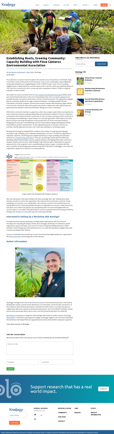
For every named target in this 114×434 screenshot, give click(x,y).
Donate (103, 389)
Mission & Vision (64, 408)
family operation (60, 97)
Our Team (62, 417)
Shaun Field (29, 72)
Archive (77, 412)
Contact (61, 421)
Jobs (76, 408)
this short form (16, 236)
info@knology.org (39, 410)
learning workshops (26, 221)
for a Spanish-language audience (23, 138)
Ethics (93, 408)
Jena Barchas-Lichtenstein (16, 72)
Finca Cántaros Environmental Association (48, 95)
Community (62, 412)
